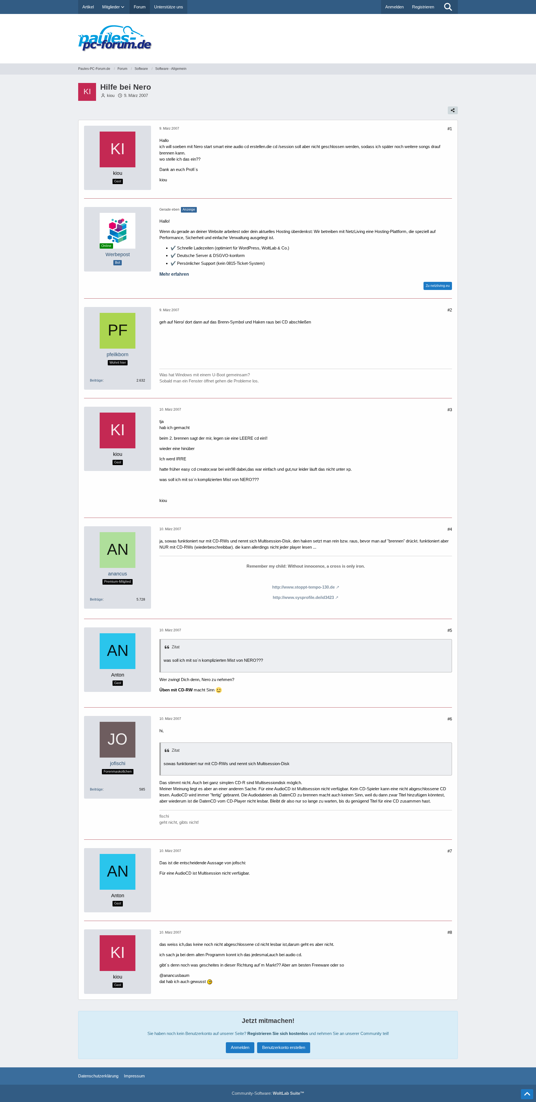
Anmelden (394, 6)
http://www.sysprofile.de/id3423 (303, 597)
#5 (450, 630)
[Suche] (448, 7)
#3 (450, 409)
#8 (450, 932)
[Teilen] (453, 110)
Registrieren (423, 6)
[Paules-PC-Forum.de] (268, 38)
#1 (450, 128)
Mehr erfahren (174, 274)
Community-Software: (268, 1093)
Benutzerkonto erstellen (283, 1047)
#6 (450, 719)
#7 (450, 851)
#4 (450, 529)
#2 (450, 310)
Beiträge (96, 380)
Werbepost (118, 254)
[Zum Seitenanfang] (527, 1094)
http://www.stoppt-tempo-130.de (303, 587)
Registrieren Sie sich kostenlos (277, 1033)
